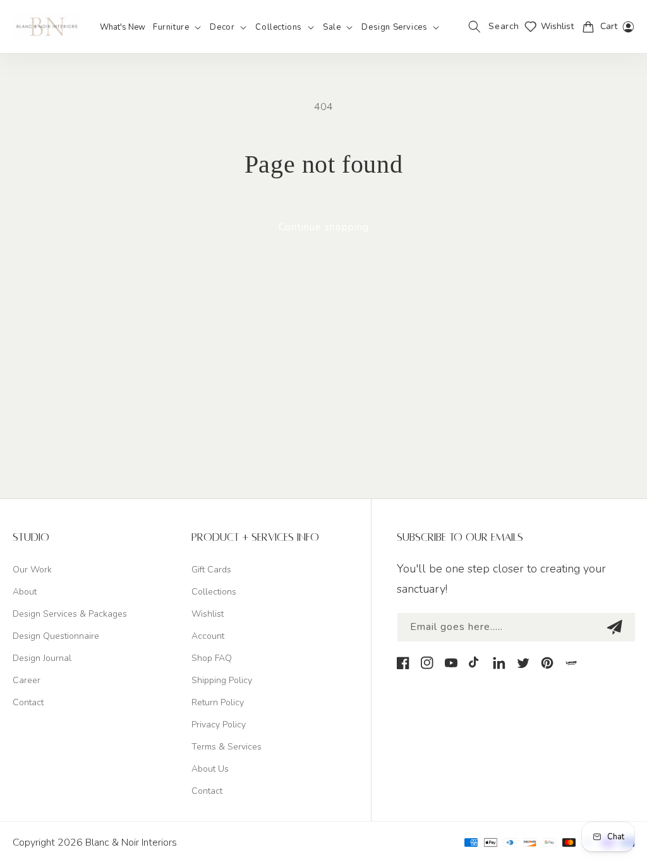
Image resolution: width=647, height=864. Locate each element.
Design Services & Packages (70, 614)
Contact (28, 702)
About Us (210, 769)
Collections (213, 592)
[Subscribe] (614, 627)
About (25, 592)
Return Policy (217, 702)
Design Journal (42, 658)
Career (26, 680)
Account (207, 636)
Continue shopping (324, 227)
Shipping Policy (221, 680)
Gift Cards (211, 570)
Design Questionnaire (56, 636)
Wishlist (207, 614)
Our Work (32, 570)
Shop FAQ (211, 658)
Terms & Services (226, 747)
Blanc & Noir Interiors (131, 842)
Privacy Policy (218, 725)
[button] (177, 27)
